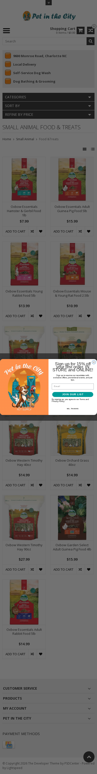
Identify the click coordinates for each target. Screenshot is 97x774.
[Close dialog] (94, 362)
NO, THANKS (73, 408)
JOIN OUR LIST (73, 394)
